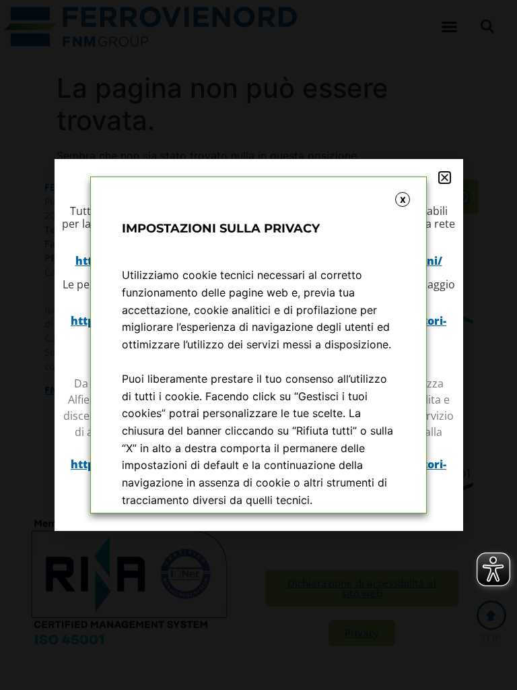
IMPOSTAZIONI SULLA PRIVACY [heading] (221, 228)
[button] (445, 177)
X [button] (403, 200)
